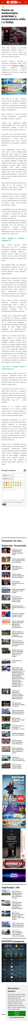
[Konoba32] (14, 863)
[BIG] (14, 789)
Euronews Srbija (18, 65)
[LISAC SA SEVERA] (14, 843)
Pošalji (4, 504)
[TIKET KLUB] (14, 809)
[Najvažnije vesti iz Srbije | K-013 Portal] (14, 2)
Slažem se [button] (17, 1012)
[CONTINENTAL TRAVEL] (14, 821)
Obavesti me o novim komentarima (13, 502)
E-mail (8, 478)
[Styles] (4, 482)
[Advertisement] (14, 522)
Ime (6, 475)
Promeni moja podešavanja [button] (17, 1017)
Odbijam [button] (17, 1014)
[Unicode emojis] (6, 482)
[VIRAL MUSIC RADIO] (14, 86)
